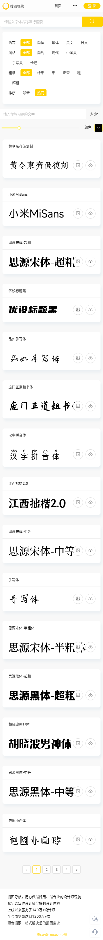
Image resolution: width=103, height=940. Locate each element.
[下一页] (76, 869)
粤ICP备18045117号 (52, 935)
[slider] (19, 128)
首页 (58, 6)
